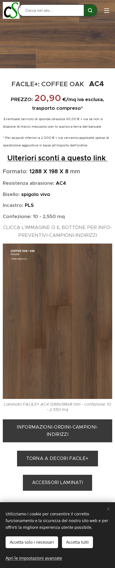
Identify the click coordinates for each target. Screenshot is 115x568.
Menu (106, 10)
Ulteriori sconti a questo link (57, 157)
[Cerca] (90, 10)
